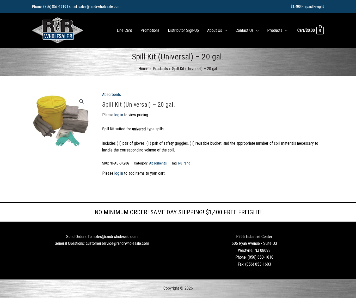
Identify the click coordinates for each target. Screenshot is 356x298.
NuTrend (184, 163)
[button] (224, 30)
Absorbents (111, 94)
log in (118, 114)
